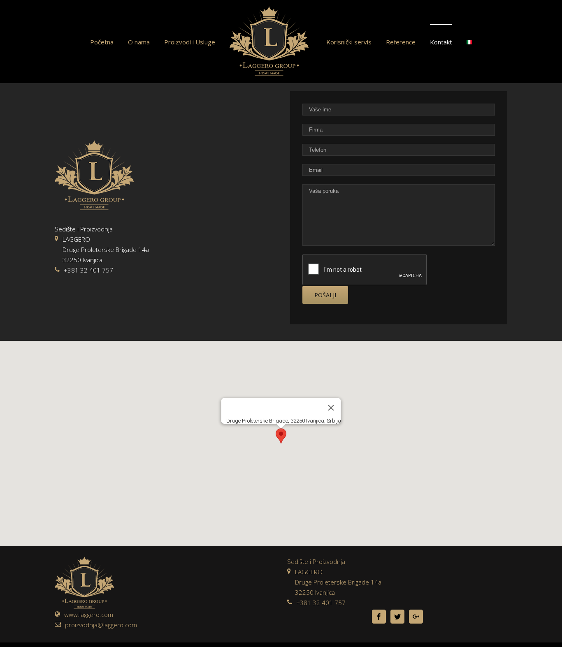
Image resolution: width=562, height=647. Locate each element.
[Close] (331, 408)
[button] (281, 436)
